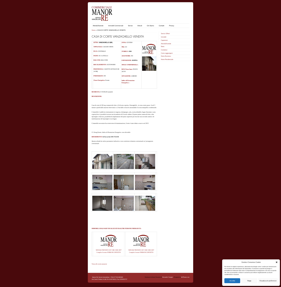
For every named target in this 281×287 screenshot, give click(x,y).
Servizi (130, 26)
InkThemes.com (185, 277)
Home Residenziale (167, 59)
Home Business (166, 56)
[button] (277, 262)
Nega (249, 281)
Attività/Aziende (98, 26)
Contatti (161, 26)
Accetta (232, 281)
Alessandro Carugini (167, 277)
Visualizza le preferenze (267, 281)
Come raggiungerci (167, 53)
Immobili (163, 37)
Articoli (139, 26)
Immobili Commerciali (115, 26)
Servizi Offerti (165, 33)
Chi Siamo (150, 26)
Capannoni (164, 40)
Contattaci (164, 50)
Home (93, 30)
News (162, 46)
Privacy (171, 26)
